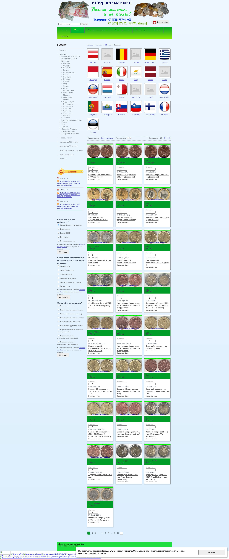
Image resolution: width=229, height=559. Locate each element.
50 (165, 138)
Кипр (136, 80)
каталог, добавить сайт (62, 556)
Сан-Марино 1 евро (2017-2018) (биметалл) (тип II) (100, 304)
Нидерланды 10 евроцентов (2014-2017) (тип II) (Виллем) (99, 348)
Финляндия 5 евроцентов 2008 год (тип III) (100, 175)
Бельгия (122, 62)
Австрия (93, 62)
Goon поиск (51, 556)
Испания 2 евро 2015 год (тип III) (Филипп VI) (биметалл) (157, 434)
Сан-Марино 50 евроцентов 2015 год (126, 261)
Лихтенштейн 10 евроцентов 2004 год (98, 218)
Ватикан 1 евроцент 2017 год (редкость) (157, 175)
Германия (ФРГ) (150, 62)
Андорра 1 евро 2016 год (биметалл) (99, 261)
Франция (164, 115)
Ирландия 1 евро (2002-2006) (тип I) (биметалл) (99, 518)
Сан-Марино (107, 115)
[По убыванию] (128, 138)
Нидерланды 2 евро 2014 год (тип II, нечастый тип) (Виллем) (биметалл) (157, 305)
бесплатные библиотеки (67, 558)
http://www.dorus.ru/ (74, 554)
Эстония (93, 132)
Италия (121, 80)
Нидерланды (164, 97)
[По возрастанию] (130, 138)
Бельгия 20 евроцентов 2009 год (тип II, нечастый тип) (128, 391)
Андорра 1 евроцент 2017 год (100, 475)
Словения (136, 115)
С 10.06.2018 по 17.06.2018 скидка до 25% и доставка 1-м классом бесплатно (68, 183)
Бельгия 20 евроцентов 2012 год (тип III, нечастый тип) (100, 391)
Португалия (93, 115)
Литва (164, 80)
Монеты (108, 45)
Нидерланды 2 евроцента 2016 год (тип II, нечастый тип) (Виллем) (128, 305)
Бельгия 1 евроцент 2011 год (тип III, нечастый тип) (128, 433)
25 (161, 138)
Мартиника (136, 97)
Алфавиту (110, 138)
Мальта (121, 97)
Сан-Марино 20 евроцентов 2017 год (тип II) (157, 262)
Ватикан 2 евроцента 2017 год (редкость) (126, 175)
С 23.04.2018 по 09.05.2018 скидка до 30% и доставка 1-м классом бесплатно (68, 195)
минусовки (74, 556)
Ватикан (136, 62)
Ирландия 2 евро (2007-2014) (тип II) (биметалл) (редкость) (156, 476)
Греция (164, 62)
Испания (107, 80)
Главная (90, 45)
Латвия (150, 80)
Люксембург (107, 97)
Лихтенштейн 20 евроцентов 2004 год (126, 218)
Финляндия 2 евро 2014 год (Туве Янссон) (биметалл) (127, 476)
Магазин (99, 45)
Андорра (107, 62)
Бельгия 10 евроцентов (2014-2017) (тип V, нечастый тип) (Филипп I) (99, 434)
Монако (150, 97)
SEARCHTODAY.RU (61, 554)
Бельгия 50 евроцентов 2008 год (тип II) (156, 347)
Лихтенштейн (93, 97)
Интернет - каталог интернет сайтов (88, 558)
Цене (102, 138)
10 (118, 533)
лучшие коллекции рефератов (40, 558)
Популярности (121, 138)
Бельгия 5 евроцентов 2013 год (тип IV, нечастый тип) (157, 391)
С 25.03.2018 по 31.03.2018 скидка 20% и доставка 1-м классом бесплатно (68, 206)
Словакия (121, 115)
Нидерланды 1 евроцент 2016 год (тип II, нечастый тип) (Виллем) (128, 348)
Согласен (211, 552)
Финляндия (150, 115)
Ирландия (93, 80)
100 (169, 138)
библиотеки (55, 558)
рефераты (26, 558)
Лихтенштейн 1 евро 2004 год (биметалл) (157, 218)
